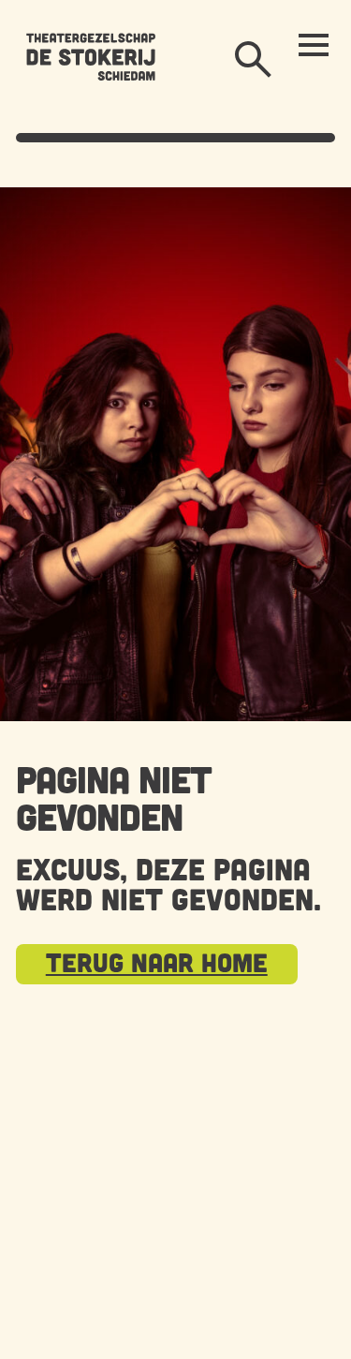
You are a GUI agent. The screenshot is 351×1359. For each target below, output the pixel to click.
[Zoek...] (253, 59)
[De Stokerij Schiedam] (91, 56)
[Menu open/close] (313, 44)
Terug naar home (157, 962)
